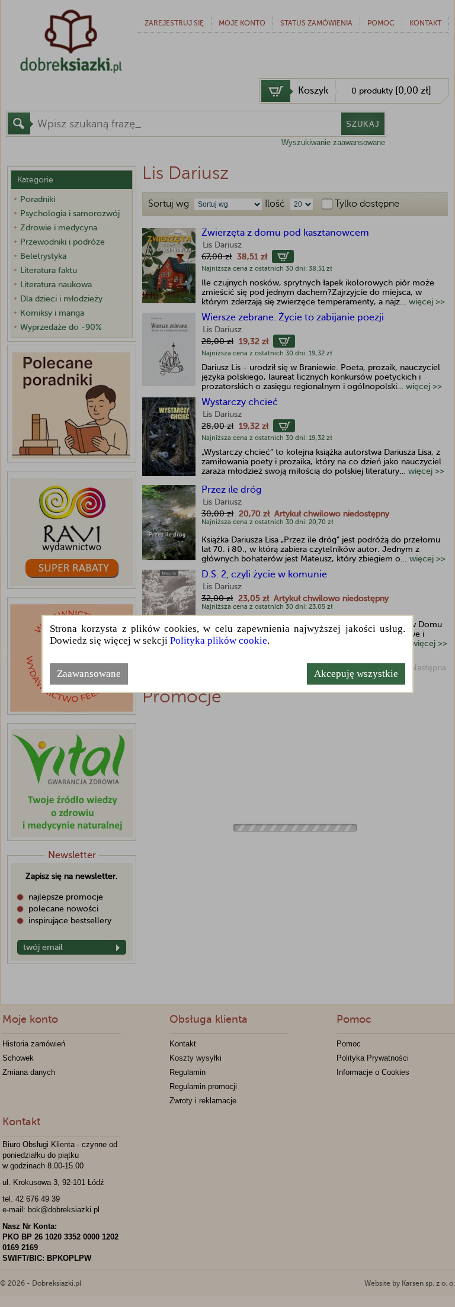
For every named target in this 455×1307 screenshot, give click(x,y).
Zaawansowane (89, 673)
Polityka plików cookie (218, 640)
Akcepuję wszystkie (356, 673)
